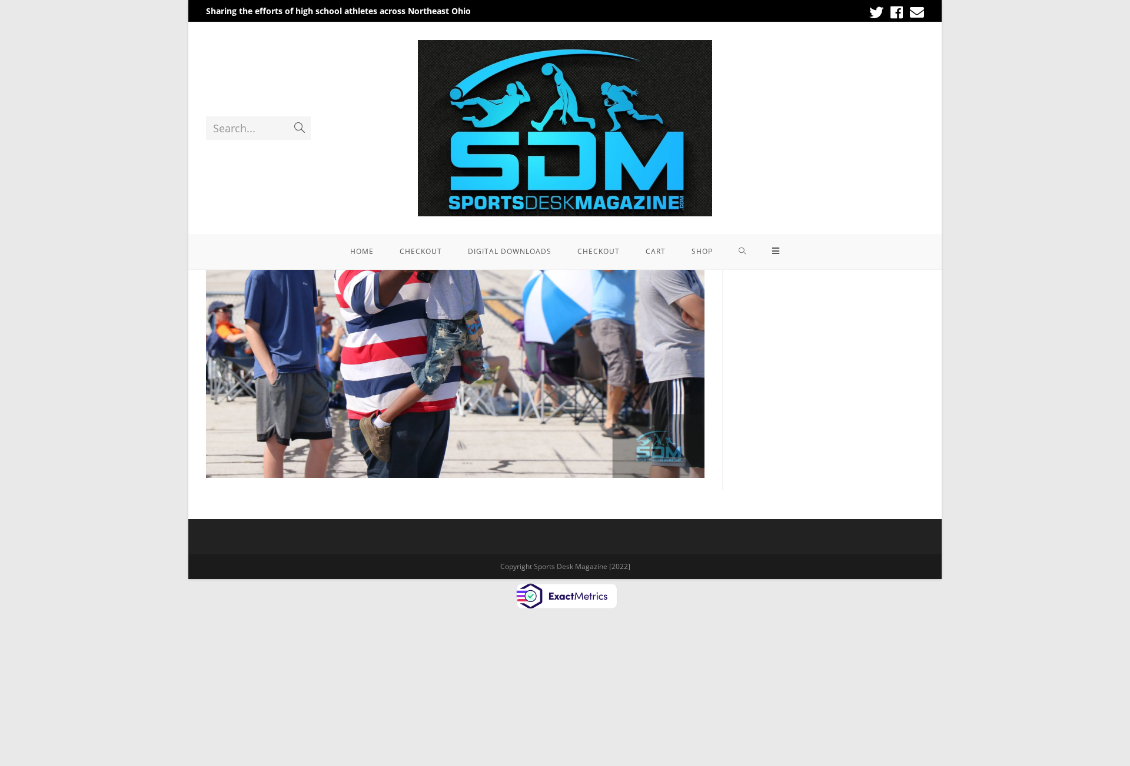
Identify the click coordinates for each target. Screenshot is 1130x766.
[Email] (915, 12)
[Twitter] (876, 12)
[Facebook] (896, 12)
